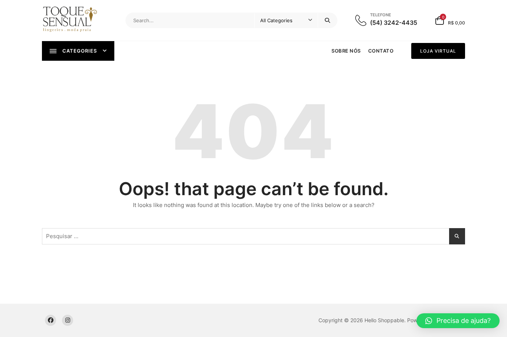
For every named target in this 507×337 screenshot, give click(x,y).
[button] (458, 320)
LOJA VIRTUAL (438, 51)
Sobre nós (346, 51)
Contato (381, 51)
